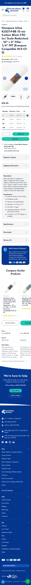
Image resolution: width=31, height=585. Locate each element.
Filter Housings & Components (10, 462)
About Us (4, 526)
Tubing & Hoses (6, 469)
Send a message (15, 395)
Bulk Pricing (5, 510)
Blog (3, 536)
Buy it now (15, 139)
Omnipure (4, 24)
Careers (4, 539)
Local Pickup (5, 542)
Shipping (4, 506)
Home (3, 21)
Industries (4, 546)
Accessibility (24, 581)
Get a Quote (5, 503)
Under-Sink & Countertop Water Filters (12, 482)
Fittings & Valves (6, 459)
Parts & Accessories (7, 478)
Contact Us (5, 516)
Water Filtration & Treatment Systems (12, 452)
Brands (4, 485)
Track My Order (6, 500)
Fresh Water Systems (10, 570)
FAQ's (3, 552)
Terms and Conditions (7, 581)
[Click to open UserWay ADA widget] (3, 582)
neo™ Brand (5, 529)
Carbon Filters (27, 21)
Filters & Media (6, 465)
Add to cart (21, 134)
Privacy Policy (16, 581)
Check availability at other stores (11, 150)
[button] (23, 10)
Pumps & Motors (6, 455)
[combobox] (15, 15)
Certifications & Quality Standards (11, 549)
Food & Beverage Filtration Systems (12, 472)
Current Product (10, 323)
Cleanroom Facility (7, 532)
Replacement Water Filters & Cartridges (14, 21)
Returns (4, 513)
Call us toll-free (15, 390)
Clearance (4, 475)
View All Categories (7, 490)
